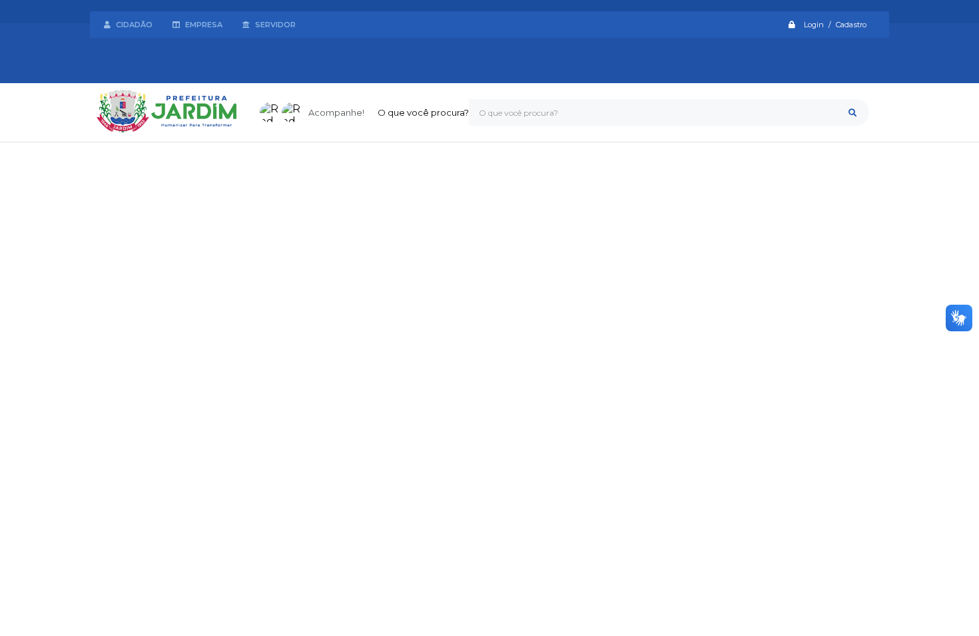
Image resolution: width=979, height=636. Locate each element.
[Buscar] (852, 112)
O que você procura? (423, 112)
